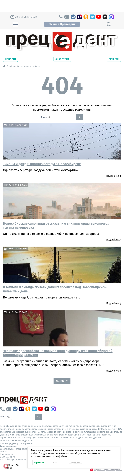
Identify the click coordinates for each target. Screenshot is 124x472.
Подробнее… (75, 462)
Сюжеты (114, 59)
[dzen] (105, 16)
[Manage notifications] (5, 466)
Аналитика (62, 59)
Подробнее (113, 175)
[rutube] (79, 16)
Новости (10, 59)
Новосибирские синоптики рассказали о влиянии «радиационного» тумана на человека (56, 225)
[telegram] (92, 16)
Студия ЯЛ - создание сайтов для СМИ (108, 470)
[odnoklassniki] (85, 16)
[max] (111, 16)
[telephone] (60, 16)
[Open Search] (108, 24)
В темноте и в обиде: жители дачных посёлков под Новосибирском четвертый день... (55, 289)
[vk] (73, 16)
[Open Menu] (15, 24)
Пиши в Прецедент (62, 24)
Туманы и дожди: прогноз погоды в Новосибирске (42, 164)
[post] (66, 16)
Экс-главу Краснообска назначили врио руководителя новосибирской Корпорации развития (58, 353)
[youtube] (98, 16)
